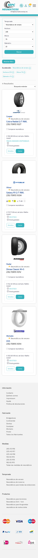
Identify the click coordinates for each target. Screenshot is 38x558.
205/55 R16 (10, 449)
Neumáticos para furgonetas (17, 504)
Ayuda (8, 401)
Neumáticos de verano (21, 68)
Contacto (9, 393)
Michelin (9, 429)
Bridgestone (11, 418)
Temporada (8, 21)
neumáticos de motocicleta (16, 507)
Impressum (10, 398)
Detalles (11, 151)
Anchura (7, 28)
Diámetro (7, 43)
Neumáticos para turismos (16, 499)
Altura (6, 36)
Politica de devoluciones (15, 404)
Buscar (19, 52)
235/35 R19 (10, 460)
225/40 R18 (10, 454)
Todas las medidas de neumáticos (19, 465)
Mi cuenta (26, 5)
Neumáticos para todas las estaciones (20, 485)
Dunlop (9, 423)
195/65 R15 (10, 457)
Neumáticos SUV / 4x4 (15, 502)
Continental (10, 421)
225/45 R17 (10, 451)
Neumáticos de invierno (15, 482)
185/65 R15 (10, 462)
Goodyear (10, 426)
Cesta (20, 151)
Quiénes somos (12, 396)
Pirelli (8, 432)
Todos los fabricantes (14, 434)
